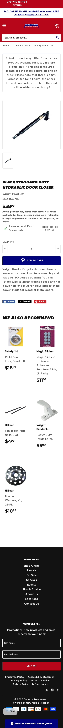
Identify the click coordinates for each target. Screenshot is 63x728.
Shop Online (32, 566)
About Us (31, 594)
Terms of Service (40, 681)
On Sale (31, 575)
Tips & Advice (31, 589)
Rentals (31, 570)
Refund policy (40, 684)
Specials (31, 580)
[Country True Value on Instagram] (57, 690)
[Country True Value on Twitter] (46, 690)
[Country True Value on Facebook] (52, 690)
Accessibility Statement (41, 677)
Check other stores (50, 228)
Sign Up (31, 666)
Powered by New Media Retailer (30, 703)
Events (31, 584)
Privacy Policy (19, 681)
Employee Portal (14, 677)
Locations (31, 599)
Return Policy (20, 684)
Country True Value (35, 699)
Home (5, 46)
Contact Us (31, 604)
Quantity (8, 242)
